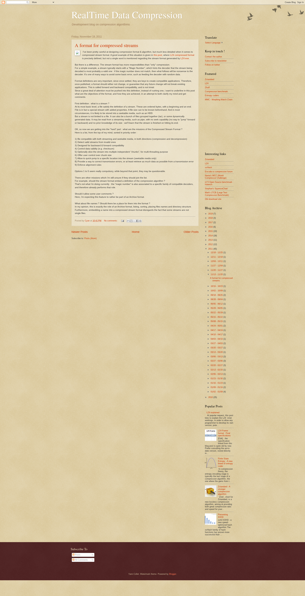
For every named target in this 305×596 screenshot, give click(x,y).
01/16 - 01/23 (217, 383)
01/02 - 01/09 (217, 391)
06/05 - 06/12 (217, 304)
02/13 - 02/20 (217, 370)
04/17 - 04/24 (217, 330)
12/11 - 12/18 (217, 257)
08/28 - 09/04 (217, 299)
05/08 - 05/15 (217, 321)
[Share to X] (134, 221)
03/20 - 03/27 (217, 347)
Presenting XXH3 (223, 515)
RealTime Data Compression (126, 14)
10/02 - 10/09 (217, 290)
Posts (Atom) (90, 238)
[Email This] (128, 221)
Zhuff (207, 87)
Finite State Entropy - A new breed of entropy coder (225, 462)
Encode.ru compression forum (219, 171)
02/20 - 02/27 (217, 365)
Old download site (213, 199)
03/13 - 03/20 (217, 352)
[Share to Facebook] (137, 221)
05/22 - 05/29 (217, 312)
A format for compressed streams (106, 45)
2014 (210, 235)
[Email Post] (122, 220)
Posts (77, 555)
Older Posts (191, 231)
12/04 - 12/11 (217, 261)
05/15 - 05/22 (217, 317)
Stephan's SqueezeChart (216, 188)
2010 (210, 397)
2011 (210, 249)
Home (135, 231)
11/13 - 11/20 (217, 274)
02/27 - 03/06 (217, 361)
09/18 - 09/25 (217, 295)
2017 (210, 222)
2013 (210, 240)
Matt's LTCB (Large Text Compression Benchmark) (217, 193)
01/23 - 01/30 (217, 378)
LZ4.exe (185, 58)
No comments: (111, 220)
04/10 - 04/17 (217, 334)
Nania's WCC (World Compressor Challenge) (215, 176)
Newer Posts (79, 231)
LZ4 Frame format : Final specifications (224, 433)
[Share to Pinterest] (140, 221)
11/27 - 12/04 (217, 265)
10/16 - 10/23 (217, 286)
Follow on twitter (212, 65)
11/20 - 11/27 (217, 270)
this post (158, 55)
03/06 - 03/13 (217, 356)
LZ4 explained (213, 412)
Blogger (172, 574)
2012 (210, 244)
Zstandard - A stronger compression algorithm (224, 490)
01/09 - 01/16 (217, 387)
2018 (210, 218)
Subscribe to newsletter (216, 61)
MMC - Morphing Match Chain (218, 99)
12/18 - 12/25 (217, 252)
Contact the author (213, 56)
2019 (210, 213)
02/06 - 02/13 (217, 374)
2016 (210, 227)
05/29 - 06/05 (217, 308)
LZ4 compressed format (182, 55)
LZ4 (206, 83)
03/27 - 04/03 (217, 343)
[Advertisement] (229, 126)
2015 (210, 231)
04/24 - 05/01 (217, 326)
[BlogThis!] (131, 221)
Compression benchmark (216, 91)
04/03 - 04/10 (217, 339)
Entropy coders (212, 95)
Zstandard (209, 79)
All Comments (81, 560)
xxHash (208, 167)
